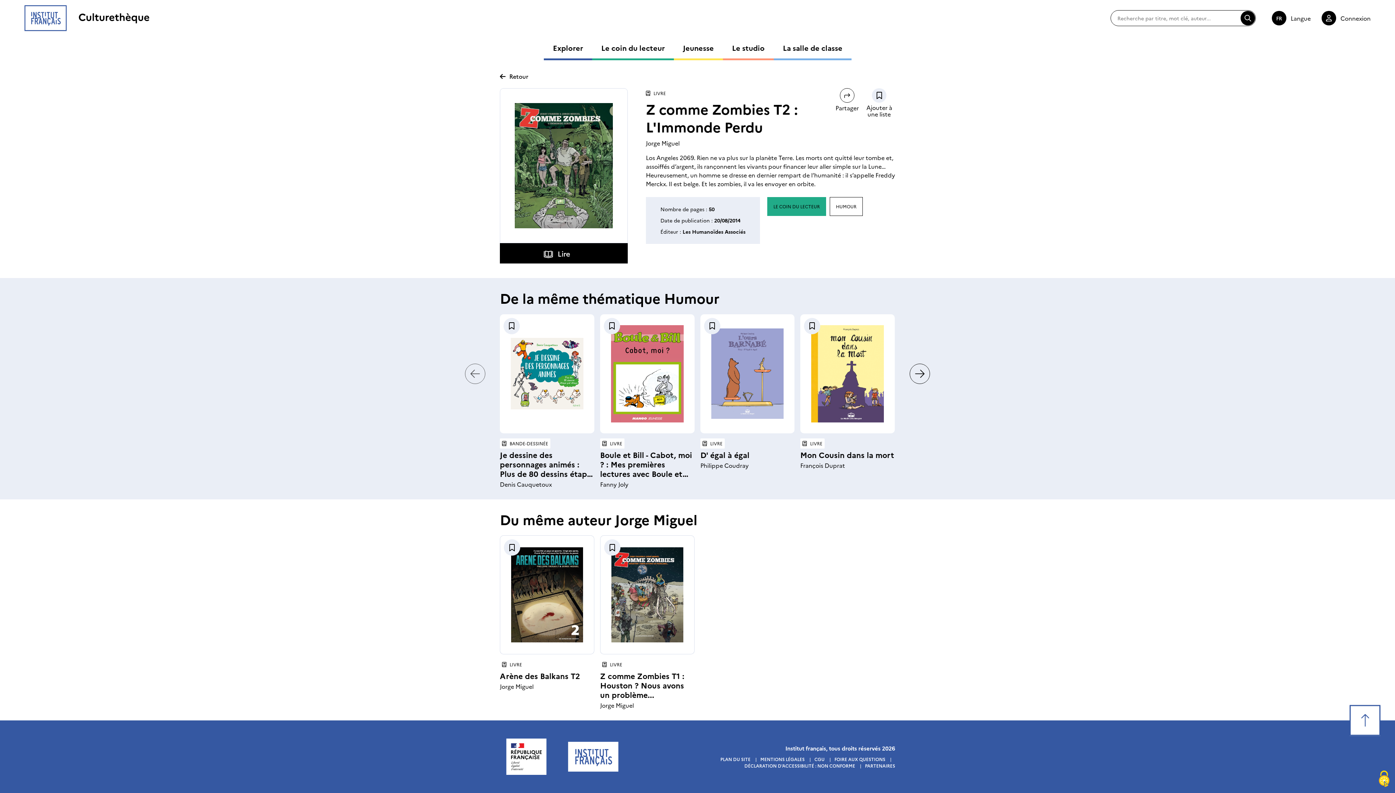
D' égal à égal (724, 454)
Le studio (748, 47)
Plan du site (735, 759)
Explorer (568, 47)
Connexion (1356, 18)
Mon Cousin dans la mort (847, 454)
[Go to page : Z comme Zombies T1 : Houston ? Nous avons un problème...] (647, 594)
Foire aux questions (859, 759)
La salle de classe (812, 47)
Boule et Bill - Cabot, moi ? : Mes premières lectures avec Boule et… (646, 464)
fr (1279, 18)
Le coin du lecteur (633, 47)
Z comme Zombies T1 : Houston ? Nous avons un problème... (642, 685)
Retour (518, 76)
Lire (564, 253)
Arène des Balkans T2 (540, 675)
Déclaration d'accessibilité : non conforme (799, 766)
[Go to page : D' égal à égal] (747, 373)
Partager (847, 108)
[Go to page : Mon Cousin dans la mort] (847, 373)
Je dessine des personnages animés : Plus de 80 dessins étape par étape (545, 468)
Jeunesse (698, 47)
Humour (846, 206)
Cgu (819, 759)
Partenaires (880, 766)
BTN (879, 95)
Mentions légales (782, 759)
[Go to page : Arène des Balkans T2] (547, 594)
